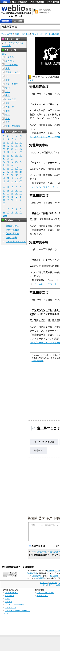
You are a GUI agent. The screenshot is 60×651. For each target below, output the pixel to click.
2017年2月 (35, 320)
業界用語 (9, 61)
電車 (7, 68)
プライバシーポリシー (14, 604)
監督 (32, 114)
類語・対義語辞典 (19, 2)
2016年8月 (35, 110)
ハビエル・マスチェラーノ (45, 162)
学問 (7, 88)
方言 (7, 122)
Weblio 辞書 (6, 34)
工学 (7, 80)
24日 (43, 169)
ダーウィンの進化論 (44, 442)
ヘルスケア (10, 99)
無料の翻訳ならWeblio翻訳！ (45, 11)
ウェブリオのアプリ (45, 592)
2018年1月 (35, 169)
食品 (7, 114)
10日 (43, 320)
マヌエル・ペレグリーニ (44, 104)
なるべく (38, 450)
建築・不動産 (11, 84)
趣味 (7, 103)
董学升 (35, 213)
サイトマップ (10, 607)
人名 (7, 118)
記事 (45, 213)
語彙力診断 (11, 237)
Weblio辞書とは (11, 592)
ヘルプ (7, 598)
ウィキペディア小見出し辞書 (45, 34)
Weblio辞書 (32, 573)
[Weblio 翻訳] (35, 11)
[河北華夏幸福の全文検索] (18, 21)
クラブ (55, 118)
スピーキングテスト (16, 241)
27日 (43, 110)
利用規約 (8, 601)
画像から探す (42, 596)
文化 (7, 91)
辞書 (5, 2)
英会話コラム (12, 225)
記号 (5, 215)
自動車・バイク (12, 72)
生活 (7, 95)
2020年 (33, 266)
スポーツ (9, 107)
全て (4, 54)
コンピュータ (11, 64)
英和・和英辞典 (37, 2)
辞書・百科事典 (22, 34)
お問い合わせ (37, 361)
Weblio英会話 (12, 229)
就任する (40, 114)
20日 (32, 118)
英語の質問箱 (12, 233)
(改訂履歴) (36, 576)
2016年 (33, 219)
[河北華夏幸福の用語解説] (6, 21)
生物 (7, 111)
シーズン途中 (43, 118)
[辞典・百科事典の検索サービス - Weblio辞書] (16, 10)
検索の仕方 (9, 596)
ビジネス (9, 57)
